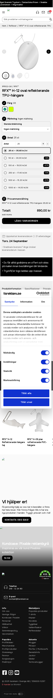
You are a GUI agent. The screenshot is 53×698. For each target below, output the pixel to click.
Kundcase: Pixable (11, 617)
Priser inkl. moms (10, 694)
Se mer (7, 558)
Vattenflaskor (35, 627)
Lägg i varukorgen (26, 221)
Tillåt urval (26, 402)
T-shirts (32, 614)
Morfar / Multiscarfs (38, 649)
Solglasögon (8, 658)
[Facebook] (4, 672)
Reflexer (13, 26)
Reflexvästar (35, 630)
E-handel (6, 684)
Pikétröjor (6, 662)
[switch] (45, 362)
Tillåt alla (26, 393)
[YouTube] (16, 672)
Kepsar (32, 617)
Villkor (5, 627)
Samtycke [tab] (10, 301)
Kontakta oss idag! (17, 520)
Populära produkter (38, 611)
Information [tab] (26, 301)
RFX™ (16, 86)
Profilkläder (7, 642)
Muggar (32, 642)
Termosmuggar (36, 662)
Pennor (5, 655)
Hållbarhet (7, 624)
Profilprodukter (9, 649)
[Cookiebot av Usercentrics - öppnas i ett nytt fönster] (37, 294)
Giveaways (7, 652)
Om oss (5, 611)
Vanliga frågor (9, 614)
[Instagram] (10, 672)
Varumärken (8, 634)
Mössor (32, 645)
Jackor (32, 655)
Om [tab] (43, 301)
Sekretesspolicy (10, 630)
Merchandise (8, 645)
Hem (4, 26)
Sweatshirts (34, 652)
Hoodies (33, 621)
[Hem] (14, 12)
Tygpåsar (33, 624)
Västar (32, 658)
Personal (6, 621)
